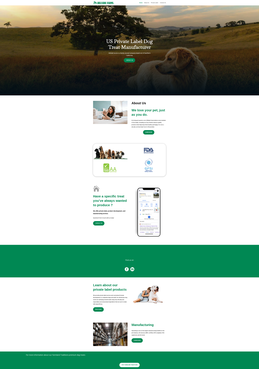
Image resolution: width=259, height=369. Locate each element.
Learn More (148, 132)
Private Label (154, 2)
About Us (146, 2)
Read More (98, 309)
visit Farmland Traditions (130, 365)
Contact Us (163, 2)
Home (141, 2)
